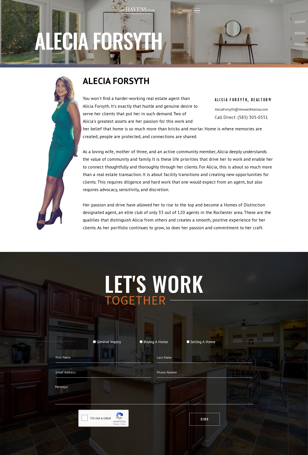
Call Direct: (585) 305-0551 (241, 117)
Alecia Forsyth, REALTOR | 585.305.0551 (137, 10)
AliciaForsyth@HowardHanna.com (241, 109)
